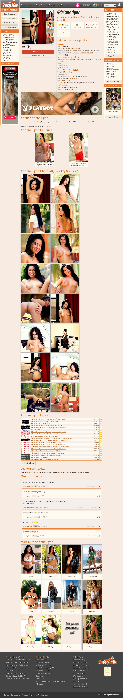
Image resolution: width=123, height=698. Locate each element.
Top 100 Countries (43, 681)
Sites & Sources (79, 670)
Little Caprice (51, 647)
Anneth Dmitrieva (112, 65)
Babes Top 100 (41, 660)
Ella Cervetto (112, 39)
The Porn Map (7, 52)
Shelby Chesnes (72, 647)
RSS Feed (76, 681)
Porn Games (7, 49)
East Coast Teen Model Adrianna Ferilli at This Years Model (50, 447)
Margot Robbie (113, 43)
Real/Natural (66, 80)
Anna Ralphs (112, 29)
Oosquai (30, 517)
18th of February (72, 48)
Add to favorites (38, 52)
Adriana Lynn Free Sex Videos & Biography (44, 459)
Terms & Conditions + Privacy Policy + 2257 (21, 695)
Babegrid (39, 5)
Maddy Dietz (112, 52)
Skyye (72, 611)
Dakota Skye (31, 647)
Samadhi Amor (112, 76)
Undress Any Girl (8, 34)
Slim (65, 74)
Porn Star (98, 59)
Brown (66, 68)
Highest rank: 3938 (91, 27)
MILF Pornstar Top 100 (45, 668)
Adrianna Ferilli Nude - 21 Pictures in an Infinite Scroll (48, 444)
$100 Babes (6, 54)
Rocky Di (110, 68)
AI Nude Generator (9, 46)
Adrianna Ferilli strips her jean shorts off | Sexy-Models (48, 419)
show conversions (73, 78)
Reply (36, 486)
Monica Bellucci (112, 20)
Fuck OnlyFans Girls (9, 36)
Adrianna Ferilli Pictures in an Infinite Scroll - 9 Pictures (48, 449)
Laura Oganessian (113, 21)
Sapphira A (92, 647)
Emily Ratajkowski (113, 28)
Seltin (109, 49)
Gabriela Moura (113, 51)
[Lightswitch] (107, 671)
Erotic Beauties (8, 55)
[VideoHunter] (10, 95)
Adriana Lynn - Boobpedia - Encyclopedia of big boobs (48, 432)
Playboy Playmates (14, 660)
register (60, 472)
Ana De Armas (111, 13)
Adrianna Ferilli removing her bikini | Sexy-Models (47, 425)
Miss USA (10, 679)
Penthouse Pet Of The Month (17, 662)
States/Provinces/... (59, 681)
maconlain (31, 507)
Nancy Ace (110, 66)
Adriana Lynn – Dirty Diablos (40, 457)
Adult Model (69, 59)
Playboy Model (84, 59)
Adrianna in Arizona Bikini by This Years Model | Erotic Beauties (51, 438)
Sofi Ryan (31, 576)
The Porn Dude (8, 59)
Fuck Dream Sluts (8, 39)
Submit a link (28, 463)
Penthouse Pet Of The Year (16, 673)
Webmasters (78, 676)
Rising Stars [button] (113, 117)
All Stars (26, 660)
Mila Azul (111, 31)
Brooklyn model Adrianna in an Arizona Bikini (45, 436)
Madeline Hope (113, 41)
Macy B (31, 611)
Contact (44, 695)
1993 (79, 48)
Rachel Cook (112, 36)
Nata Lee (110, 26)
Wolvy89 (30, 486)
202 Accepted (35, 430)
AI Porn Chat (7, 44)
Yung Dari (51, 611)
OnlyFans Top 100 (43, 673)
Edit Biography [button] (10, 14)
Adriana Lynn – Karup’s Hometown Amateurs (45, 455)
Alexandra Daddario (113, 16)
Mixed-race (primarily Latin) (71, 57)
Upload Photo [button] (10, 18)
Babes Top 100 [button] (113, 56)
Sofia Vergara (112, 38)
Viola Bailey (110, 75)
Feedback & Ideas (80, 665)
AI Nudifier (6, 47)
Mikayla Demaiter (113, 44)
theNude (6, 60)
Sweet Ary (92, 611)
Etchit (29, 496)
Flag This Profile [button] (10, 27)
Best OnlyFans (50, 5)
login (67, 472)
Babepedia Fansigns (81, 668)
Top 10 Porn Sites (8, 37)
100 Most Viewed (43, 662)
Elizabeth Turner (112, 24)
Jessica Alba (111, 46)
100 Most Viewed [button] (113, 81)
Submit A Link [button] (9, 23)
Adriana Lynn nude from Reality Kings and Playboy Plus (48, 427)
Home (23, 5)
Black (66, 65)
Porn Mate (6, 57)
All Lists (39, 684)
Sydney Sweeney (112, 18)
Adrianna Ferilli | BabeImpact (40, 423)
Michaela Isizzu (92, 576)
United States (84, 53)
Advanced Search (80, 684)
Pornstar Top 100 (42, 670)
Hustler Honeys (12, 670)
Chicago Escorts (8, 41)
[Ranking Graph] (96, 24)
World (17, 679)
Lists (30, 5)
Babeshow (40, 679)
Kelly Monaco (112, 47)
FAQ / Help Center (80, 662)
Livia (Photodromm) (113, 70)
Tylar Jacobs (51, 576)
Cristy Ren (110, 23)
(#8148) (90, 53)
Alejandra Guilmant (114, 34)
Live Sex (60, 5)
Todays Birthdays (43, 665)
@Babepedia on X (80, 679)
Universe (25, 679)
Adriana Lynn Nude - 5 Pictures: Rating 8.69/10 (46, 451)
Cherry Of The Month (14, 668)
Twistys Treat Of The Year (16, 676)
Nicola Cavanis (111, 15)
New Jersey (75, 53)
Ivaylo (29, 536)
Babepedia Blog (79, 660)
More (68, 5)
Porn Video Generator (10, 42)
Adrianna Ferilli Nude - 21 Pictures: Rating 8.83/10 (46, 442)
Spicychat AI (7, 51)
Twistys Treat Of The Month (17, 665)
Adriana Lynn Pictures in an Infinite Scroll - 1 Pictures (47, 453)
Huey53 (30, 526)
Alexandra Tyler (71, 576)
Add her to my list (38, 56)
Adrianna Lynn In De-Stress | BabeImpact (44, 421)
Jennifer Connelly (113, 33)
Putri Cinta (110, 73)
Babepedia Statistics (81, 687)
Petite (75, 70)
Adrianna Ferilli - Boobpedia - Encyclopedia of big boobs (49, 434)
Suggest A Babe (79, 673)
